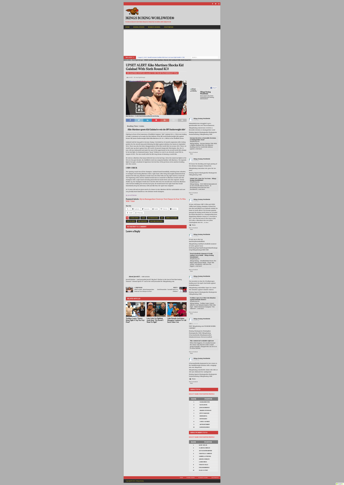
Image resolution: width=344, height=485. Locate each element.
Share (191, 154)
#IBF (202, 204)
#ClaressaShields (194, 335)
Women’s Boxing (154, 27)
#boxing (191, 132)
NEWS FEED (127, 60)
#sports (196, 132)
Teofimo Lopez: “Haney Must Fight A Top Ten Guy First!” (135, 320)
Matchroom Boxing (156, 221)
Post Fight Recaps (137, 60)
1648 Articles (146, 276)
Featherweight (153, 217)
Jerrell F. (130, 77)
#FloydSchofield (197, 241)
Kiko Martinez (142, 221)
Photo (194, 225)
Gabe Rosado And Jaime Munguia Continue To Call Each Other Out (176, 320)
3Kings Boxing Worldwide (201, 118)
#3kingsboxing (204, 134)
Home (127, 27)
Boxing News (134, 217)
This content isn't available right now (202, 340)
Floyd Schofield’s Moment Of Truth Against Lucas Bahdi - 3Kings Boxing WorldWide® (202, 255)
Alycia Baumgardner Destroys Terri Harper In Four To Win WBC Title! (156, 200)
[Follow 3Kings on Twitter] (215, 3)
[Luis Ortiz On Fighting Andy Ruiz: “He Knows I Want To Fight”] (156, 309)
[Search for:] (204, 57)
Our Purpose (168, 27)
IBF (162, 217)
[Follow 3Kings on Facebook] (212, 3)
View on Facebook (193, 152)
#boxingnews (212, 132)
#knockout (200, 220)
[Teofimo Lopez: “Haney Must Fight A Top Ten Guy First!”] (135, 309)
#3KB (210, 134)
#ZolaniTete (207, 166)
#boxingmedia (203, 132)
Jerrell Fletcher (171, 217)
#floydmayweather (206, 335)
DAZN (143, 217)
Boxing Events (138, 27)
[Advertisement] (172, 42)
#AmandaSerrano (194, 123)
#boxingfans (207, 331)
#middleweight (196, 365)
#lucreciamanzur (208, 125)
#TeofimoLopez (209, 281)
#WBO (213, 204)
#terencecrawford (206, 337)
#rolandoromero (194, 285)
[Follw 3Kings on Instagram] (218, 3)
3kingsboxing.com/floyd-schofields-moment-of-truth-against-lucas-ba (203, 246)
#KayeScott (198, 367)
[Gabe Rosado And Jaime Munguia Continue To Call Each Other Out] (177, 309)
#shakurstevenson (194, 337)
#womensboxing (194, 134)
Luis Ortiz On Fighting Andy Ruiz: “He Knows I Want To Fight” (155, 320)
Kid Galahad (131, 221)
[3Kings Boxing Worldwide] (194, 90)
